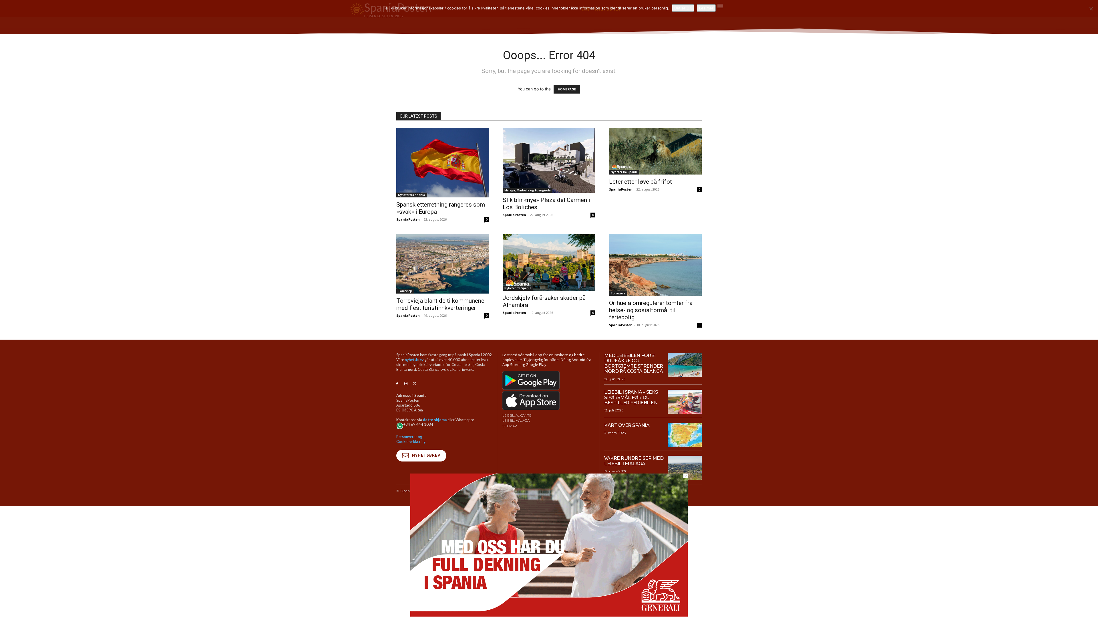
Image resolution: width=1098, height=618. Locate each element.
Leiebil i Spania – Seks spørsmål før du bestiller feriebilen (631, 397)
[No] (1091, 8)
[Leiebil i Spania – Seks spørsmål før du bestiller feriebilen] (685, 402)
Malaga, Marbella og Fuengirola (527, 190)
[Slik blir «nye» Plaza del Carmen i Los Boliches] (549, 160)
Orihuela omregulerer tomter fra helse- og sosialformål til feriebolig (651, 310)
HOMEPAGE (567, 89)
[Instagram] (406, 384)
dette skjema (435, 419)
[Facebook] (397, 384)
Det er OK (683, 8)
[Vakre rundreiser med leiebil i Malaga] (685, 468)
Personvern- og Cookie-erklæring (410, 439)
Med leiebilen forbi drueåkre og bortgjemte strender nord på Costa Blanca (633, 363)
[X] (415, 384)
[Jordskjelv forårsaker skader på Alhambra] (549, 262)
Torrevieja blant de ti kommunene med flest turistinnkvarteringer (440, 304)
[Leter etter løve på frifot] (655, 151)
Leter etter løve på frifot (640, 181)
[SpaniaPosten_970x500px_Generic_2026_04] (549, 615)
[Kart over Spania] (685, 435)
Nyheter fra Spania (411, 195)
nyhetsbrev (414, 359)
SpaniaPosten (408, 219)
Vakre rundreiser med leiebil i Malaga (633, 460)
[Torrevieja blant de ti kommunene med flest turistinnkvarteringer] (442, 264)
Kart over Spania (626, 425)
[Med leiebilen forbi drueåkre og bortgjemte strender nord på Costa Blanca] (685, 365)
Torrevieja (405, 291)
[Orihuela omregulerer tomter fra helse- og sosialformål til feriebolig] (655, 265)
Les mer (706, 8)
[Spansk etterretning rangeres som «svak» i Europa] (442, 162)
